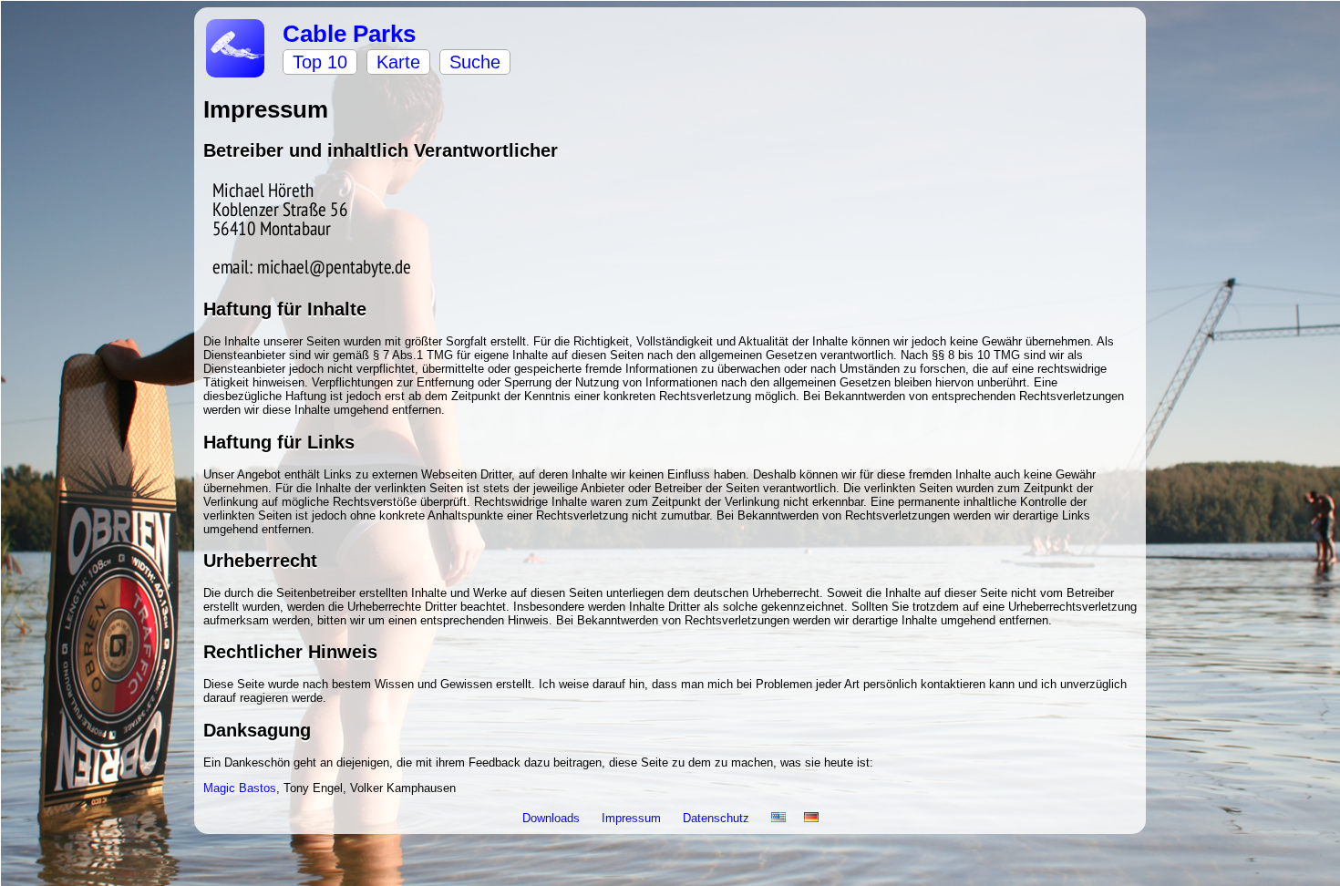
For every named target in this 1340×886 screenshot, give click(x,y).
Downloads (552, 818)
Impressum (633, 818)
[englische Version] (778, 818)
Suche (474, 62)
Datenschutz (718, 818)
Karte (398, 62)
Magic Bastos (239, 788)
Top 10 (320, 62)
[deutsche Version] (811, 818)
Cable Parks (349, 33)
